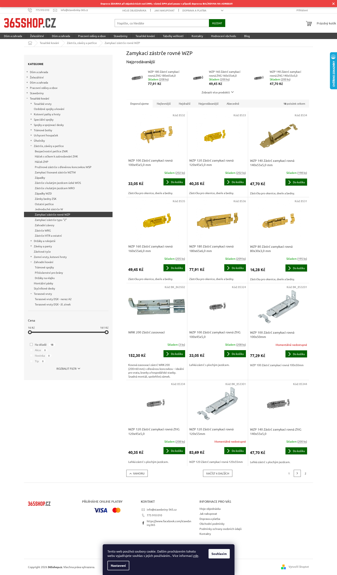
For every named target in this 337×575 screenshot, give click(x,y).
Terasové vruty (43, 293)
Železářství (37, 77)
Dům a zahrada (39, 72)
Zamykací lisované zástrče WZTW (55, 172)
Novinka (42, 355)
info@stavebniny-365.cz (162, 509)
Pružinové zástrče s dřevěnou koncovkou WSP (63, 167)
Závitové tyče (42, 251)
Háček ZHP (41, 161)
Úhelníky (39, 140)
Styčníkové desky (44, 288)
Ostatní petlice (44, 204)
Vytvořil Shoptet (299, 566)
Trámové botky (43, 130)
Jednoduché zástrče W (49, 209)
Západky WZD (43, 193)
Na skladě (44, 344)
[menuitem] (13, 36)
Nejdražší (184, 103)
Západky (40, 177)
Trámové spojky (44, 267)
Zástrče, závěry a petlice (49, 146)
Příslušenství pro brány (49, 272)
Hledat (217, 23)
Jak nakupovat (164, 10)
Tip (39, 361)
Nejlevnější (164, 103)
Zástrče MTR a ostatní (48, 235)
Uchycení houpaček (46, 135)
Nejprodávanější (209, 103)
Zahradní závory (44, 225)
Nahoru (139, 473)
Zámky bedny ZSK (45, 198)
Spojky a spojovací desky (49, 125)
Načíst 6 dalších (217, 473)
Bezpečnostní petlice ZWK (51, 151)
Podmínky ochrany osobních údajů (220, 528)
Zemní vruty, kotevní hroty (50, 257)
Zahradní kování (43, 262)
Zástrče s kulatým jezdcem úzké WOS (58, 182)
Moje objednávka (134, 10)
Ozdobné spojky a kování (49, 109)
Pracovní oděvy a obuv (43, 87)
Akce (40, 350)
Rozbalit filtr (66, 368)
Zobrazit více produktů (216, 92)
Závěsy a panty (43, 246)
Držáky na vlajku (45, 278)
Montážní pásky (43, 283)
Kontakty (205, 533)
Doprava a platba (194, 10)
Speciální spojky (44, 119)
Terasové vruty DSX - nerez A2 (53, 299)
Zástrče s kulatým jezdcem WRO (55, 188)
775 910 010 (154, 515)
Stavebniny (37, 93)
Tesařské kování (39, 98)
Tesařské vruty (43, 103)
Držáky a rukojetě (44, 241)
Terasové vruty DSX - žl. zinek (53, 304)
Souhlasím (219, 554)
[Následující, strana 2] (297, 473)
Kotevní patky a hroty (47, 114)
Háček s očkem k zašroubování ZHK (56, 156)
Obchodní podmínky (211, 523)
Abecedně (233, 103)
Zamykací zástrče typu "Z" (51, 219)
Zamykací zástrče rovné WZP (52, 214)
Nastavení (118, 565)
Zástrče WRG (43, 230)
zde (195, 555)
